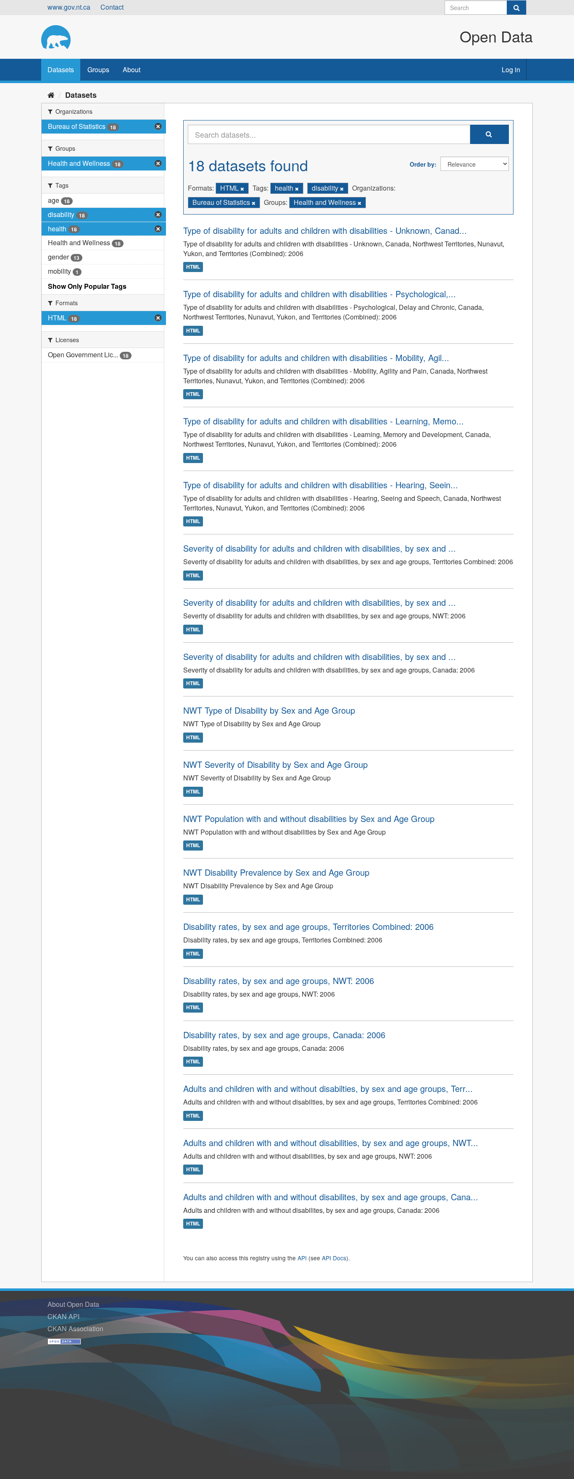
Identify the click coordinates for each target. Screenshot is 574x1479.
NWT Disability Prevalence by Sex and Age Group (276, 872)
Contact (112, 7)
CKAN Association (75, 1328)
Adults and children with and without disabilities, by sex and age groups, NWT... (330, 1142)
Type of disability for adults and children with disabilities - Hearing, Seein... (320, 485)
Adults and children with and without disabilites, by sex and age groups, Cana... (330, 1197)
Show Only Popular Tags (87, 286)
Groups (98, 69)
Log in (511, 69)
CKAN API (63, 1316)
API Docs (334, 1258)
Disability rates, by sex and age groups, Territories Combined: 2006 (308, 926)
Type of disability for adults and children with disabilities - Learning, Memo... (323, 421)
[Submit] (516, 7)
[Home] (51, 94)
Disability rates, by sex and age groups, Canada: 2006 (284, 1035)
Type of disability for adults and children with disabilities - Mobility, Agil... (316, 357)
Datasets (60, 69)
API (302, 1258)
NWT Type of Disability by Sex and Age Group (269, 710)
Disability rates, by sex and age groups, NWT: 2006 (278, 980)
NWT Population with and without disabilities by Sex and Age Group (308, 818)
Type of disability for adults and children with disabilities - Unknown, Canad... (325, 230)
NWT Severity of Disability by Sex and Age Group (275, 764)
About (131, 69)
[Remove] (242, 188)
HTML (193, 266)
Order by (422, 164)
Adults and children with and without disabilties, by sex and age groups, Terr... (328, 1088)
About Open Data (73, 1304)
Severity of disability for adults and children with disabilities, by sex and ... (319, 548)
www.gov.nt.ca (68, 7)
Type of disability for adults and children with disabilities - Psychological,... (319, 294)
